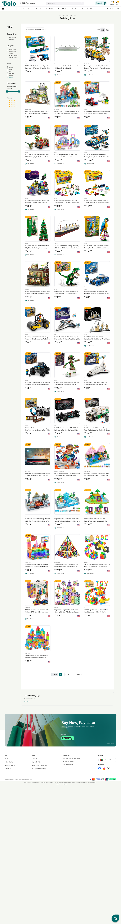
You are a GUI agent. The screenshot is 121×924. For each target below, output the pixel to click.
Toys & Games (91, 8)
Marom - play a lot (59, 471)
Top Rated (11, 39)
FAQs (6, 759)
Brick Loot (11, 73)
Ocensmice (57, 562)
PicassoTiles (28, 562)
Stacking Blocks (13, 57)
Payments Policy (36, 762)
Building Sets (12, 49)
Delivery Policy (9, 762)
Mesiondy (86, 64)
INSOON (27, 289)
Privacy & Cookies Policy (39, 768)
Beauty (22, 8)
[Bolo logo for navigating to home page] (9, 3)
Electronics (39, 8)
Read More (27, 702)
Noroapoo (57, 109)
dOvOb (56, 243)
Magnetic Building (13, 55)
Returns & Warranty (10, 765)
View (98, 29)
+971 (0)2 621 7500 (68, 761)
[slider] (7, 91)
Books (30, 8)
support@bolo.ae (68, 764)
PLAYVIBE (27, 607)
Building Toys (12, 51)
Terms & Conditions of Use (39, 765)
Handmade (11, 75)
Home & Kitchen (50, 8)
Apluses (11, 67)
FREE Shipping (12, 37)
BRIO (10, 71)
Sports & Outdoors (63, 8)
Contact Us (8, 768)
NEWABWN (28, 109)
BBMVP (11, 69)
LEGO (85, 109)
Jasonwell (27, 653)
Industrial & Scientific (78, 8)
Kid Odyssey (87, 517)
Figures (11, 53)
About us (34, 759)
